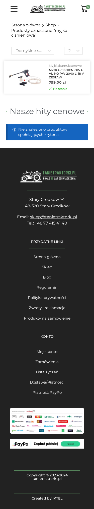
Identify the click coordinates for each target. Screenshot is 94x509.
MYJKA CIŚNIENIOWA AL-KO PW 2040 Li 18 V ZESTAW (66, 73)
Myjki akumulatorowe (65, 65)
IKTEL (57, 498)
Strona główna (26, 25)
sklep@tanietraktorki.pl (53, 217)
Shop (50, 25)
